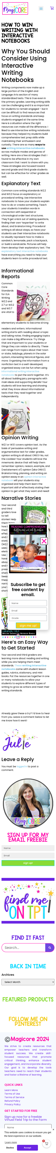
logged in (22, 766)
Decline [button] (10, 1147)
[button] (41, 8)
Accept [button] (27, 1147)
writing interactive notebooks (25, 148)
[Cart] (52, 8)
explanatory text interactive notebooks (24, 251)
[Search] (49, 947)
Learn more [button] (11, 1142)
